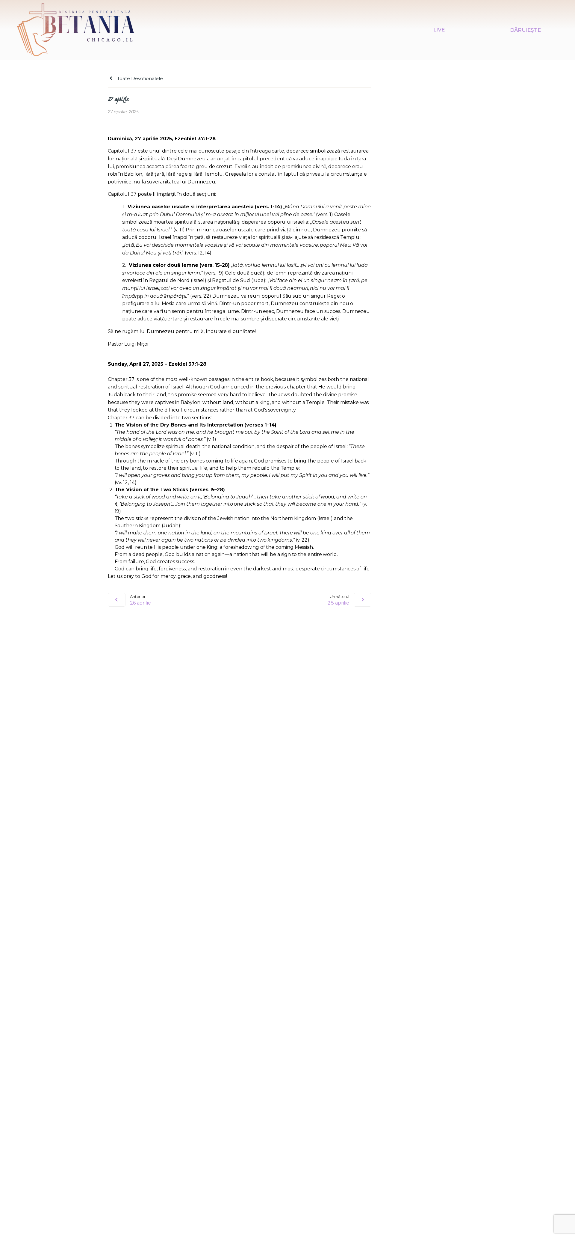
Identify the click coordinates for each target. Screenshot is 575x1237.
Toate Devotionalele (139, 78)
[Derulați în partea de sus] (560, 1223)
